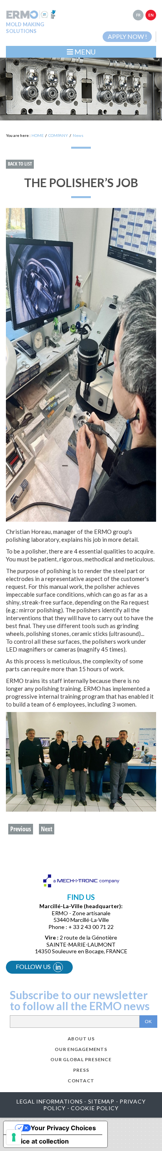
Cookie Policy (95, 1108)
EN (151, 15)
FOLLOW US (38, 967)
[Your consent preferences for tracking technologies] (13, 1137)
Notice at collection (39, 1141)
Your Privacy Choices (63, 1128)
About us (81, 1039)
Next (46, 829)
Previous (20, 829)
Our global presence (80, 1059)
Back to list (20, 163)
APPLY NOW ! (127, 36)
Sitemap (101, 1101)
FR (138, 15)
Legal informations (50, 1101)
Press (81, 1070)
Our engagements (81, 1049)
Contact (81, 1081)
